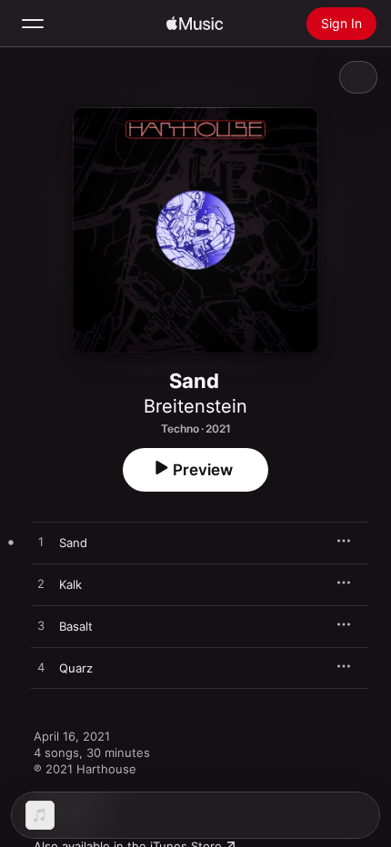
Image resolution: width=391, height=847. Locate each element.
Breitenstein (195, 406)
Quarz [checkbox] (76, 668)
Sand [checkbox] (73, 542)
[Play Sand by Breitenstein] (41, 542)
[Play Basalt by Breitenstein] (41, 626)
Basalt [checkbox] (76, 626)
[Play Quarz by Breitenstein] (41, 668)
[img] (194, 23)
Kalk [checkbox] (70, 584)
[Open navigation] (33, 24)
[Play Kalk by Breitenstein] (41, 584)
